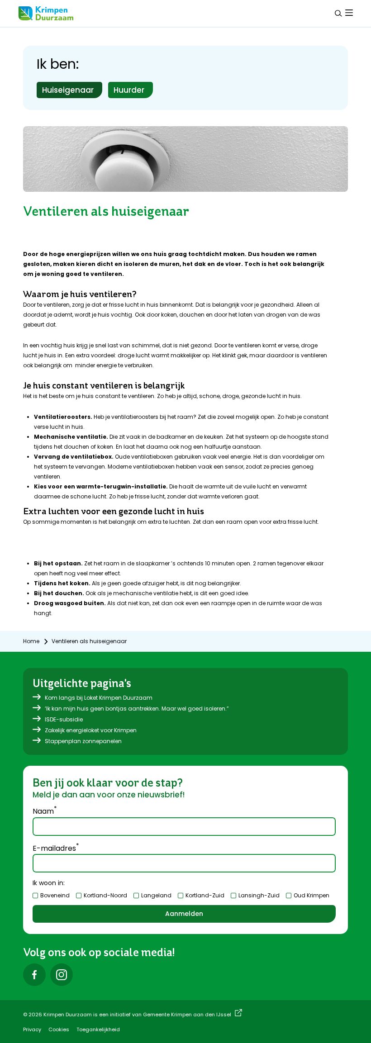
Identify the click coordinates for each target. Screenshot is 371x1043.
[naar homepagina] (46, 13)
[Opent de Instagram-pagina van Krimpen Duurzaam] (61, 974)
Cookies (58, 1029)
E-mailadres (56, 847)
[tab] (349, 12)
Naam (45, 810)
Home (31, 641)
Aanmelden (184, 913)
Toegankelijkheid (98, 1029)
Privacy (32, 1029)
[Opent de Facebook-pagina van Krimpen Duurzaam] (34, 974)
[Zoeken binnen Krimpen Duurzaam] (338, 13)
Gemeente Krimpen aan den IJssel (187, 1014)
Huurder (129, 90)
